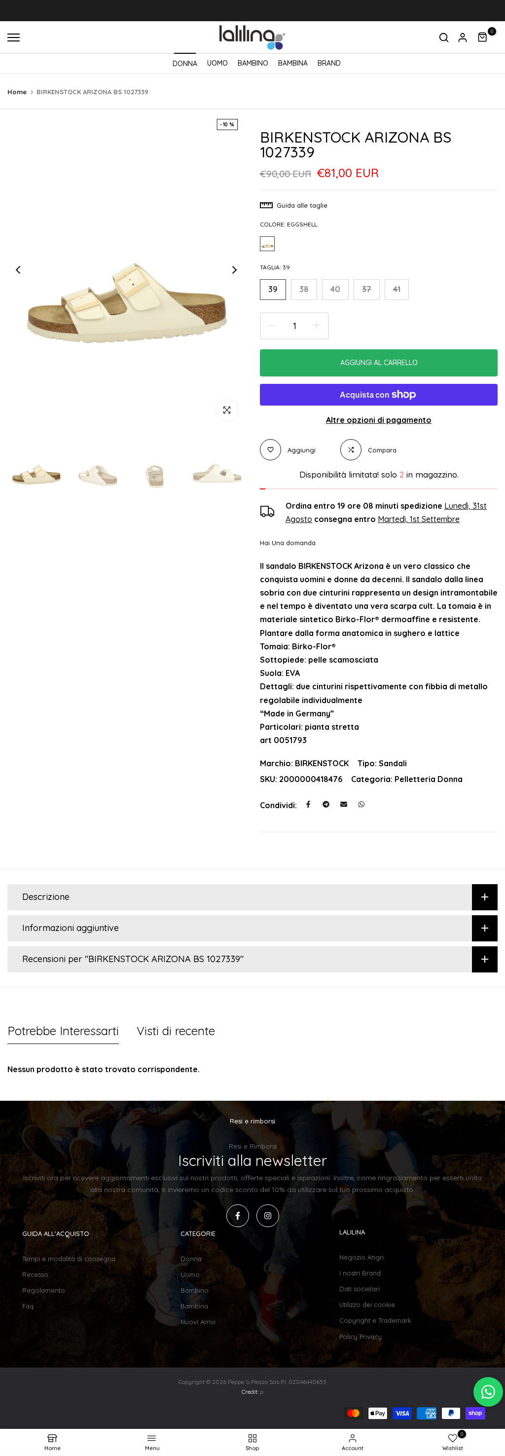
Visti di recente (176, 1030)
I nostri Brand (360, 1273)
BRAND (329, 63)
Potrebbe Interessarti (63, 1030)
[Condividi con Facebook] (308, 804)
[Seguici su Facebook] (237, 1215)
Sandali (393, 763)
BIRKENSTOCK (322, 763)
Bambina (194, 1306)
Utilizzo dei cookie (367, 1304)
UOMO (217, 63)
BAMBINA (293, 63)
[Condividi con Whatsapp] (361, 804)
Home (17, 92)
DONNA (185, 63)
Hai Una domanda (288, 543)
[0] (482, 37)
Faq (28, 1306)
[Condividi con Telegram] (326, 804)
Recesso (35, 1274)
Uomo (190, 1274)
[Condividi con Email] (344, 804)
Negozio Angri (361, 1257)
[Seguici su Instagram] (267, 1215)
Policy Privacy (360, 1337)
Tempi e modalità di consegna (68, 1259)
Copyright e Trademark (375, 1320)
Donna (191, 1259)
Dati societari (359, 1289)
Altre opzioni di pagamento (379, 420)
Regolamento (43, 1290)
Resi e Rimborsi (253, 1146)
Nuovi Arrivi (198, 1322)
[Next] (227, 270)
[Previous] (26, 270)
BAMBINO (253, 63)
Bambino (194, 1290)
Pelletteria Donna (429, 779)
